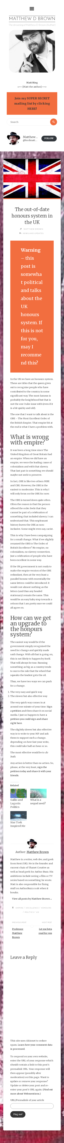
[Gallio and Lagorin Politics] (18, 793)
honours (46, 908)
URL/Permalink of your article (27, 1100)
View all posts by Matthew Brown (32, 898)
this (32, 363)
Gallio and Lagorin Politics (16, 803)
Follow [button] (49, 138)
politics (29, 912)
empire (19, 908)
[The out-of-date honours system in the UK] (32, 178)
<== (19, 86)
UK (37, 912)
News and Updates (33, 233)
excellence (32, 908)
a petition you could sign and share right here (29, 718)
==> (44, 86)
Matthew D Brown (32, 19)
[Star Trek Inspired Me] (18, 816)
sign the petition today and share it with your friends (30, 771)
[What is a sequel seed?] (38, 793)
